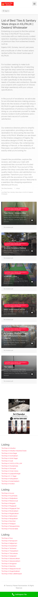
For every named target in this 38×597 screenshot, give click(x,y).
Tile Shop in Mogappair (8, 506)
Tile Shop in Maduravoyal (9, 501)
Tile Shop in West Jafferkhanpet (11, 574)
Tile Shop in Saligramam (9, 543)
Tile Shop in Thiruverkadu (9, 553)
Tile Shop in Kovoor (7, 493)
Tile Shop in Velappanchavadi (11, 568)
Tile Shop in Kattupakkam (9, 478)
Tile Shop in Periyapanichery (10, 526)
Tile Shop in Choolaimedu (9, 466)
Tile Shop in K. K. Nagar (8, 476)
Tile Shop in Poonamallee (9, 529)
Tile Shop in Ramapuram (9, 541)
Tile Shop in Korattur (8, 484)
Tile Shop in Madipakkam (9, 498)
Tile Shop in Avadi (7, 461)
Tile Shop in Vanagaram (9, 563)
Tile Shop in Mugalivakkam (10, 513)
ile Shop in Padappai (8, 523)
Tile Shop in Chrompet (8, 468)
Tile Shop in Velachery (8, 566)
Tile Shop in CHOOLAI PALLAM (11, 463)
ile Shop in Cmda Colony (10, 471)
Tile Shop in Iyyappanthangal (10, 473)
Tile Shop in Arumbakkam (9, 456)
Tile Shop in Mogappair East (10, 508)
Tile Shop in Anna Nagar (9, 453)
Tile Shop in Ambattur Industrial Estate (13, 451)
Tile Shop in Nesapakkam (9, 518)
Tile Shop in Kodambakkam (10, 481)
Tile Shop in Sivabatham (9, 546)
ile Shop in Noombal (8, 521)
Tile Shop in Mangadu (8, 503)
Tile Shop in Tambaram (8, 548)
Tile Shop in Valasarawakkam (10, 561)
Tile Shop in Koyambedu (9, 496)
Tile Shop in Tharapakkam (9, 551)
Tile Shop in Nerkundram (9, 516)
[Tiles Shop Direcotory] (7, 4)
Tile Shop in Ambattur (8, 448)
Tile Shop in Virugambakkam (10, 571)
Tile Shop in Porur (7, 538)
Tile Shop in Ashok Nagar (9, 458)
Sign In (6, 11)
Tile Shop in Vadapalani (8, 556)
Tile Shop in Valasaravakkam (10, 558)
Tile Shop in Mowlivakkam (9, 511)
